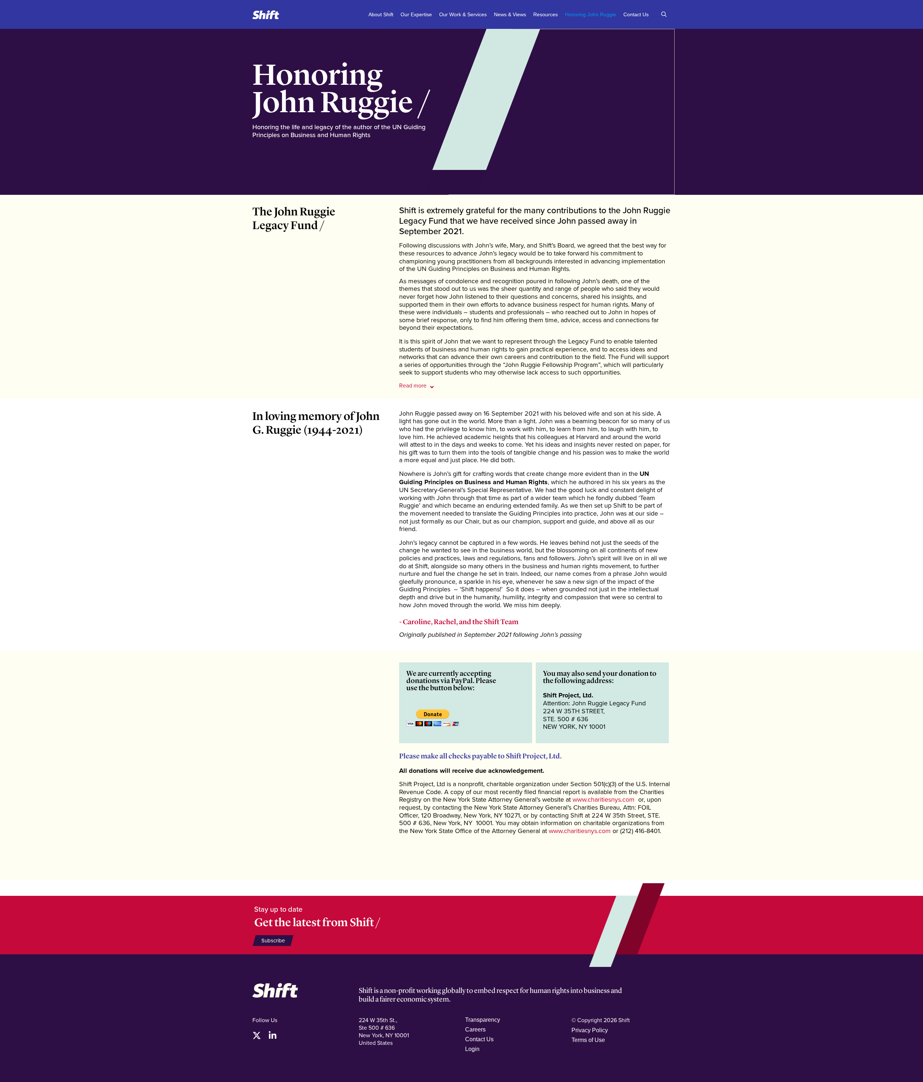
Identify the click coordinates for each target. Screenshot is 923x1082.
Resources (545, 14)
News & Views (510, 14)
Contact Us (636, 14)
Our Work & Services (463, 14)
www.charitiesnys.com (604, 799)
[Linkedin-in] (272, 1035)
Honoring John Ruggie (590, 14)
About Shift (380, 14)
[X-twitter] (256, 1035)
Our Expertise (416, 14)
